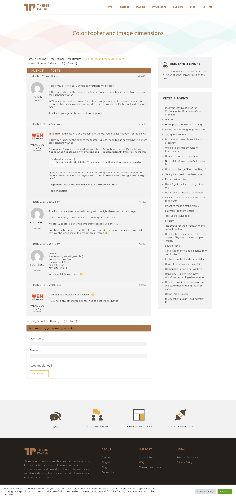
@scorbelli (56, 133)
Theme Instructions (150, 467)
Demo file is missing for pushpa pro (185, 129)
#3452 (142, 201)
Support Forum (97, 426)
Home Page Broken (176, 294)
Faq (55, 426)
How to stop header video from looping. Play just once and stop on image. (184, 237)
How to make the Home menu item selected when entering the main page (185, 285)
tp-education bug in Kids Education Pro (185, 301)
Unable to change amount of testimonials (181, 149)
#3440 (142, 76)
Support (178, 6)
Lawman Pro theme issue (179, 210)
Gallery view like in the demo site (183, 174)
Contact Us (108, 472)
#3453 (142, 243)
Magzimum (74, 58)
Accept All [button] (224, 491)
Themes (124, 6)
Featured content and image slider (184, 259)
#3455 (142, 285)
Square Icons (172, 245)
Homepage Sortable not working (183, 269)
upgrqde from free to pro (179, 134)
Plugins (140, 6)
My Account (159, 6)
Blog (193, 6)
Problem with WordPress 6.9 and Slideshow (183, 141)
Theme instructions (139, 426)
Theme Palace (44, 7)
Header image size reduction (181, 156)
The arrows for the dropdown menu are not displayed (185, 227)
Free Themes (56, 58)
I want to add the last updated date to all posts (185, 199)
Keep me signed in (41, 365)
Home (109, 6)
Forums (41, 58)
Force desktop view (176, 179)
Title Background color (177, 215)
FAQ (141, 462)
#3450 (142, 124)
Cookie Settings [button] (205, 491)
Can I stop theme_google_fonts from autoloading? (186, 252)
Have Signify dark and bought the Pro (184, 186)
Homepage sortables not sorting (183, 124)
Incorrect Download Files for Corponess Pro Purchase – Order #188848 (183, 111)
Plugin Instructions (181, 426)
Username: (37, 338)
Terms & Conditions (187, 457)
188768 (169, 119)
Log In (39, 373)
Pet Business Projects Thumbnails (184, 192)
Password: (36, 350)
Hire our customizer (184, 71)
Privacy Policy (184, 462)
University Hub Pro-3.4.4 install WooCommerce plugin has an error (185, 276)
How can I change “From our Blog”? (185, 169)
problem (170, 220)
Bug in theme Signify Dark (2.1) (182, 264)
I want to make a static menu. (182, 205)
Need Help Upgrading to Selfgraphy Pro (185, 163)
